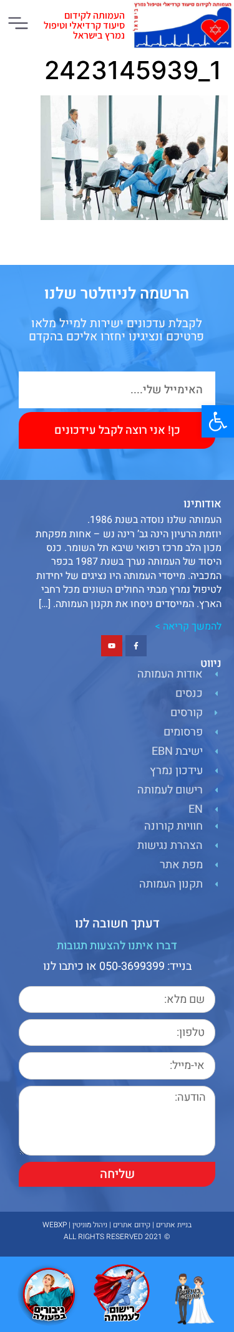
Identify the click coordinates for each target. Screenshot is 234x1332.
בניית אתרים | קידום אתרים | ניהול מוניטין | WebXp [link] (117, 1224)
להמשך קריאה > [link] (188, 626)
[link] (218, 421)
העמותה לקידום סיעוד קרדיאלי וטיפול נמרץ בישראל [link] (84, 25)
